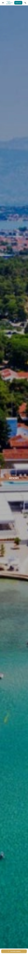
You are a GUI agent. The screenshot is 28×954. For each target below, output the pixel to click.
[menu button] (3, 3)
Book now (18, 2)
